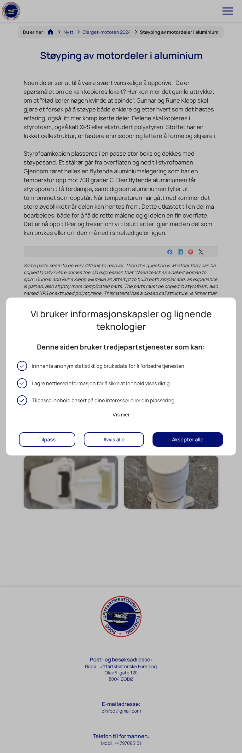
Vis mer (121, 414)
